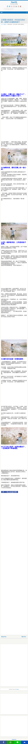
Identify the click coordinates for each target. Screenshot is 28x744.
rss (18, 6)
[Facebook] (3, 742)
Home (2, 24)
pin (14, 6)
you (20, 6)
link (16, 6)
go (12, 6)
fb (7, 6)
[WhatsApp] (10, 742)
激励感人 (5, 24)
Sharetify (14, 2)
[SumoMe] (24, 742)
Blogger (17, 689)
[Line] (17, 742)
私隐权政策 (14, 739)
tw (10, 6)
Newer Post (3, 636)
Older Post (23, 636)
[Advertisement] (12, 29)
